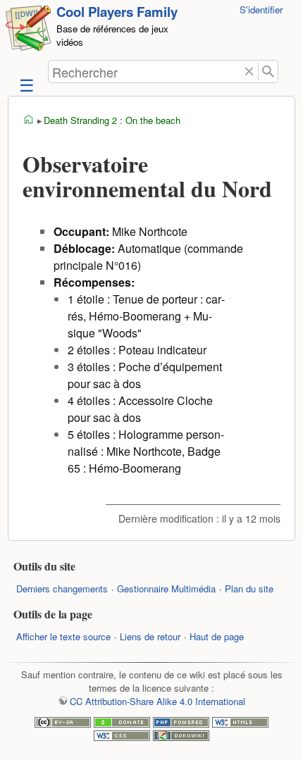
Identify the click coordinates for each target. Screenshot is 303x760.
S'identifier (261, 9)
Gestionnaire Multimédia (166, 588)
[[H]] (28, 30)
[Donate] (122, 723)
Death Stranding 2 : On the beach (112, 120)
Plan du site (249, 588)
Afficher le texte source (63, 636)
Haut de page (217, 636)
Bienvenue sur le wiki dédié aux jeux (29, 120)
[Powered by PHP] (181, 723)
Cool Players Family (117, 11)
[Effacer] (249, 71)
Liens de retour (150, 636)
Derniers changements (62, 588)
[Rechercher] (268, 71)
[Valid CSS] (122, 737)
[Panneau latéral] (25, 84)
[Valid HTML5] (240, 723)
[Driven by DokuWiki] (181, 737)
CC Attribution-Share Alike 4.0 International (157, 701)
